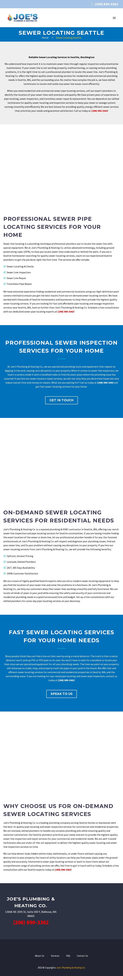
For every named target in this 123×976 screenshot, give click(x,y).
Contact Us (82, 956)
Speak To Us (62, 694)
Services (55, 956)
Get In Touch (61, 400)
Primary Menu (114, 18)
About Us (39, 956)
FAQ (68, 956)
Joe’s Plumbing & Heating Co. (70, 967)
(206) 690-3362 (106, 4)
